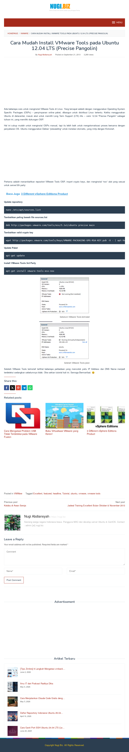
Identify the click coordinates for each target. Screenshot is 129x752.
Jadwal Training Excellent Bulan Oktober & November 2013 (96, 503)
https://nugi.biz (58, 516)
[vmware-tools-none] (64, 295)
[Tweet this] (12, 387)
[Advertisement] (64, 83)
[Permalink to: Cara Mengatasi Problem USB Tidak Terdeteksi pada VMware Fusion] (23, 415)
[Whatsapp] (30, 387)
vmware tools (94, 493)
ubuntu (74, 493)
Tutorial (65, 493)
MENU (119, 22)
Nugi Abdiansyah (36, 516)
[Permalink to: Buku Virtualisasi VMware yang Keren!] (65, 415)
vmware (82, 493)
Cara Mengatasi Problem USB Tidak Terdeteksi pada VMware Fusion (20, 433)
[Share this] (6, 387)
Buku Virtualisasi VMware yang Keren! (62, 432)
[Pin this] (18, 387)
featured (48, 493)
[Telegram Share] (24, 387)
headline (57, 493)
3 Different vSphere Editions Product (101, 432)
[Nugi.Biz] (64, 7)
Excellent (37, 493)
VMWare (18, 493)
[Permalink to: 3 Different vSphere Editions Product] (106, 415)
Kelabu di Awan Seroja (15, 503)
